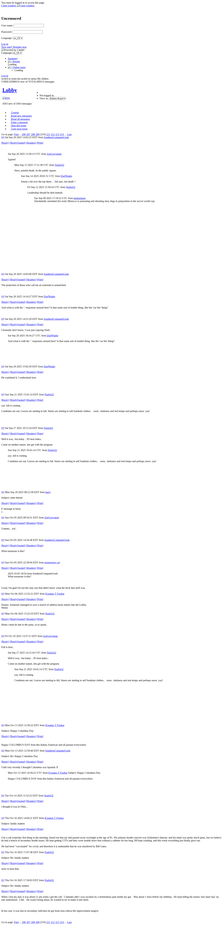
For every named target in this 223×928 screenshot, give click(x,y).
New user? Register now (14, 47)
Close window (9, 5)
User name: (7, 25)
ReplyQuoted (17, 142)
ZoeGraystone (54, 154)
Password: (6, 31)
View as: (44, 98)
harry (48, 492)
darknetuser (80, 198)
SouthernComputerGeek (56, 137)
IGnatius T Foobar (54, 593)
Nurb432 (59, 165)
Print (40, 142)
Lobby (9, 90)
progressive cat (52, 562)
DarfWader (66, 176)
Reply (5, 142)
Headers (31, 142)
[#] (2, 137)
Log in (4, 44)
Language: (6, 38)
